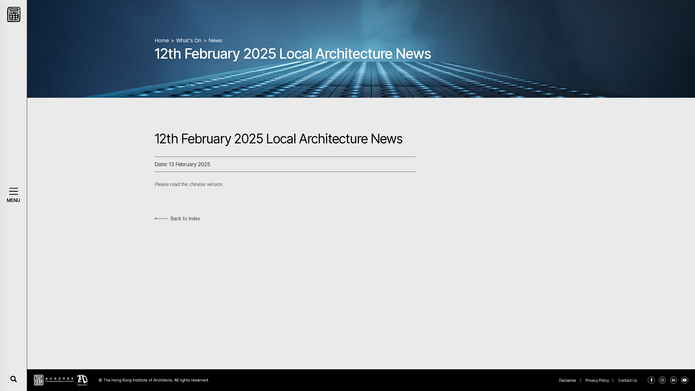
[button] (13, 191)
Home (162, 40)
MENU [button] (13, 200)
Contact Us (627, 380)
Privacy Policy (597, 380)
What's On (188, 40)
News (215, 40)
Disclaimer (567, 380)
